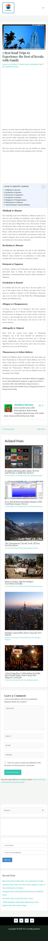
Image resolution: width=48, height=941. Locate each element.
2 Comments (9, 506)
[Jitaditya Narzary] (8, 408)
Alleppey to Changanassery (15, 200)
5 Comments (9, 475)
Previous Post (7, 429)
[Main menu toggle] (43, 7)
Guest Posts (24, 64)
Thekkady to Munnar (12, 190)
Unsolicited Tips (36, 64)
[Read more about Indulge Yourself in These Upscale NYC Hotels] (24, 611)
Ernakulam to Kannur (13, 197)
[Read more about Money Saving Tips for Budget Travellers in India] (24, 566)
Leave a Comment (10, 64)
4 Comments (9, 586)
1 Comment (9, 548)
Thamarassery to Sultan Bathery (17, 205)
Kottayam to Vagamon (14, 195)
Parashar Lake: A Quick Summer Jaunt (17, 898)
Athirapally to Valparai (14, 202)
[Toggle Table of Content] (42, 187)
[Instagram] (27, 921)
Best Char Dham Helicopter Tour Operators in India (23, 881)
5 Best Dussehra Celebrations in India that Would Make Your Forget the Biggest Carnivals (22, 675)
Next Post (42, 429)
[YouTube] (32, 921)
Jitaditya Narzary (23, 404)
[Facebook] (40, 405)
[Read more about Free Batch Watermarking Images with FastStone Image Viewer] (24, 490)
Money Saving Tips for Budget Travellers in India (19, 582)
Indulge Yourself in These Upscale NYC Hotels (23, 633)
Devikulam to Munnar (13, 192)
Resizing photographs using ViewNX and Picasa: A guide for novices (22, 471)
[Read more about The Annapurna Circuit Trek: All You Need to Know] (24, 526)
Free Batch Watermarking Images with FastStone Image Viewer (23, 502)
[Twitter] (42, 405)
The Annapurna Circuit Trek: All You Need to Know (22, 544)
